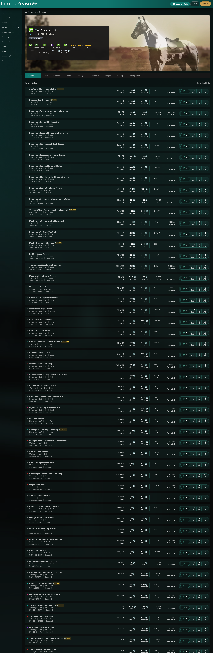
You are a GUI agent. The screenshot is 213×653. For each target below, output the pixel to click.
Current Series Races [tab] (52, 76)
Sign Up (205, 4)
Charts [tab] (68, 76)
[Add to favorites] (55, 30)
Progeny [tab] (120, 76)
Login (195, 4)
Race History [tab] (33, 75)
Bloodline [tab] (95, 76)
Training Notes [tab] (134, 76)
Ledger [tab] (108, 76)
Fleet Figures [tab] (81, 76)
